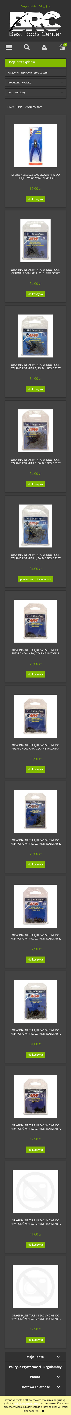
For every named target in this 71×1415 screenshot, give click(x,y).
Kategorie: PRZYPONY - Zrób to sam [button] (28, 72)
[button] (9, 47)
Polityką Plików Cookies (27, 1403)
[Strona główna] (35, 23)
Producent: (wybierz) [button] (19, 82)
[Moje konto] (44, 47)
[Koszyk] (62, 47)
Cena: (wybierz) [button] (16, 92)
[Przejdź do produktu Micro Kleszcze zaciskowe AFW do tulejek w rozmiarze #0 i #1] (35, 145)
